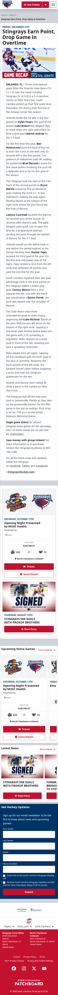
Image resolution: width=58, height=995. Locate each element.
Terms (42, 956)
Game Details (30, 574)
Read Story (30, 629)
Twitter (26, 465)
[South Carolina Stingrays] (7, 4)
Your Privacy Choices (14, 960)
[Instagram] (24, 968)
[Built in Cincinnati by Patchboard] (29, 982)
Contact (16, 956)
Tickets (31, 566)
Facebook (15, 465)
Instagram (42, 465)
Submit (29, 892)
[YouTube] (44, 968)
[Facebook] (14, 968)
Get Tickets (33, 4)
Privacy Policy (30, 956)
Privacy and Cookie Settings (40, 960)
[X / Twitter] (34, 968)
